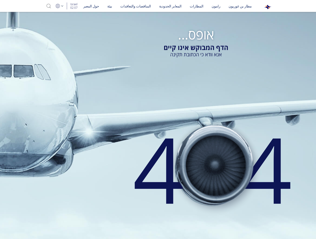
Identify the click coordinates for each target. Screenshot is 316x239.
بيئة (109, 6)
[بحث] (48, 5)
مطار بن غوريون (240, 6)
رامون (216, 6)
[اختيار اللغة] (59, 5)
